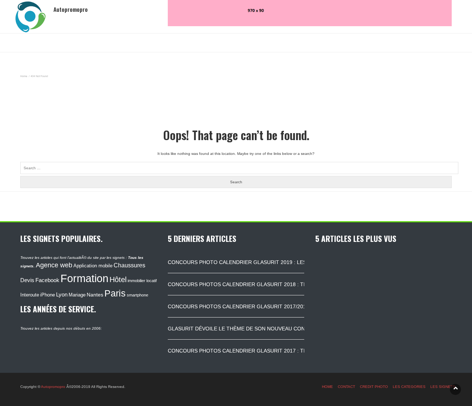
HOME (327, 387)
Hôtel (118, 279)
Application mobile (92, 265)
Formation (84, 278)
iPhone (47, 295)
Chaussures (129, 265)
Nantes (95, 295)
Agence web (54, 265)
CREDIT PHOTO (374, 387)
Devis (27, 280)
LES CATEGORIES (409, 387)
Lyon (61, 295)
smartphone (137, 295)
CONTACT (346, 387)
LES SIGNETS (442, 387)
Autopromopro (53, 387)
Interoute (29, 295)
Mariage (77, 295)
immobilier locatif (142, 280)
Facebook (47, 280)
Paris (115, 293)
